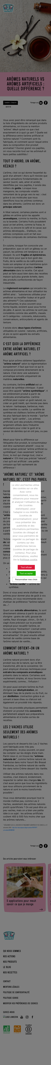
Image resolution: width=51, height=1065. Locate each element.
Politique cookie (28, 559)
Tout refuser (26, 567)
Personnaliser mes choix (26, 579)
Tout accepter (26, 573)
